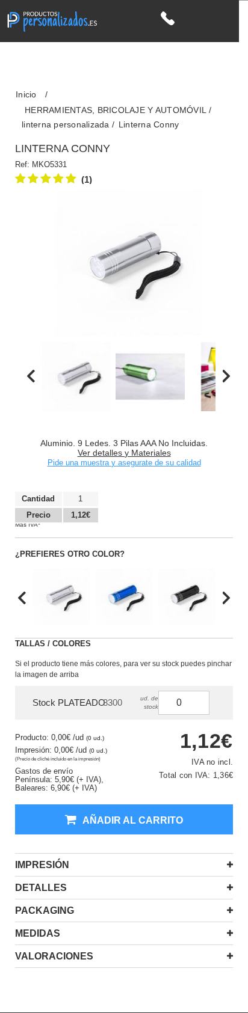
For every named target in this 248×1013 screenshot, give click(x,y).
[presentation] (31, 376)
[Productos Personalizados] (52, 20)
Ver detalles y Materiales (124, 453)
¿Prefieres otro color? (70, 554)
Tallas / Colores (53, 643)
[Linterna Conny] (76, 376)
